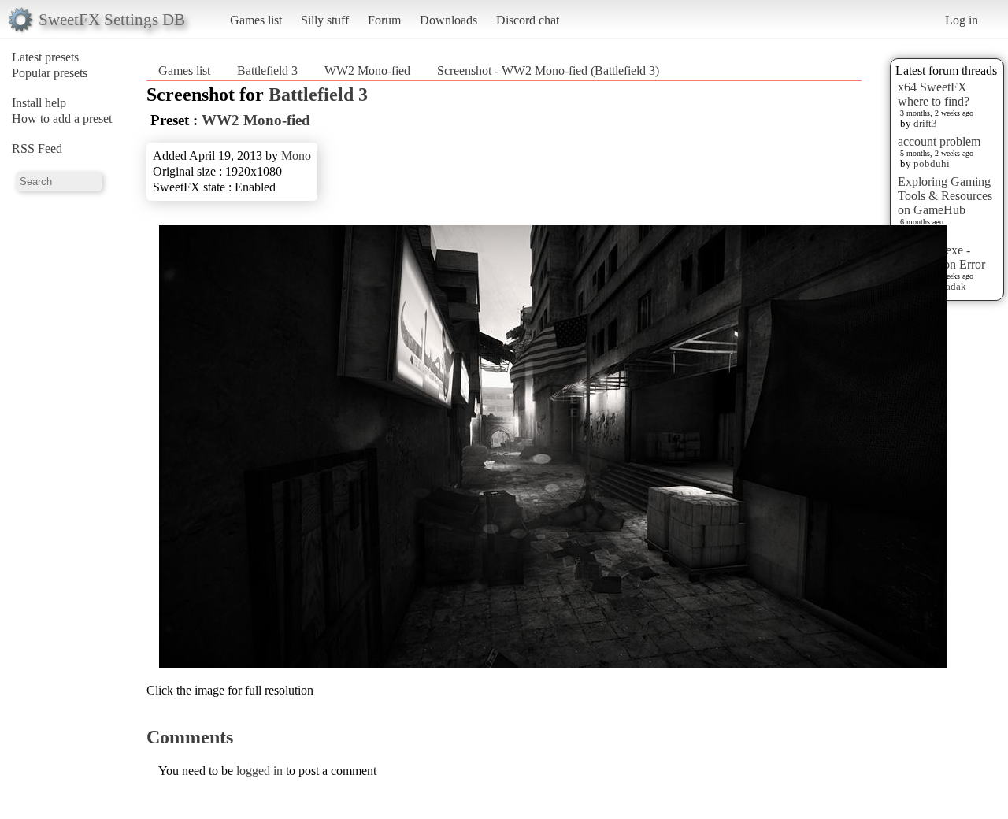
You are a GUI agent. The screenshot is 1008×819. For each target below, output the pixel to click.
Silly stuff (325, 20)
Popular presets (49, 73)
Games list (256, 20)
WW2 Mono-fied (367, 70)
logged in (259, 770)
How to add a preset (62, 118)
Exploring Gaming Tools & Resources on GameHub (945, 196)
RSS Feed (37, 148)
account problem (939, 141)
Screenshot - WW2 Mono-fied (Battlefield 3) (548, 70)
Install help (39, 102)
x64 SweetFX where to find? (933, 94)
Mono (296, 155)
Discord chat (527, 20)
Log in (961, 20)
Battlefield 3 (267, 70)
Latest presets (45, 57)
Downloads (448, 20)
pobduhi (932, 163)
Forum (384, 20)
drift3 (925, 123)
